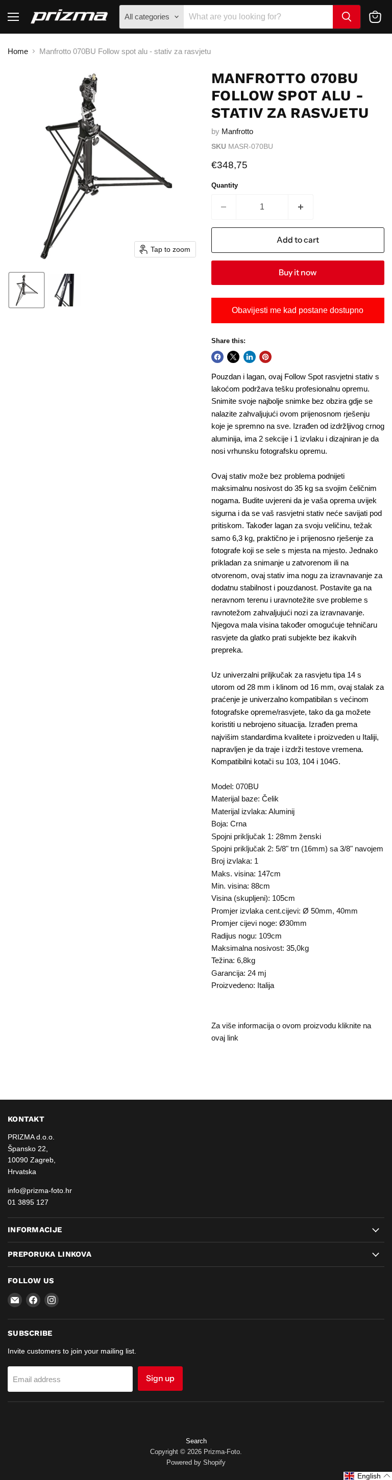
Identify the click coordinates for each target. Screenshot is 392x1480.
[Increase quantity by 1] (300, 207)
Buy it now (297, 272)
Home (18, 51)
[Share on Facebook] (217, 357)
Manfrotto (237, 131)
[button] (26, 290)
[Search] (346, 17)
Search (196, 1441)
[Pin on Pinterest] (265, 357)
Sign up (160, 1378)
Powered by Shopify (196, 1462)
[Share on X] (233, 357)
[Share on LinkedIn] (249, 357)
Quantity (224, 185)
